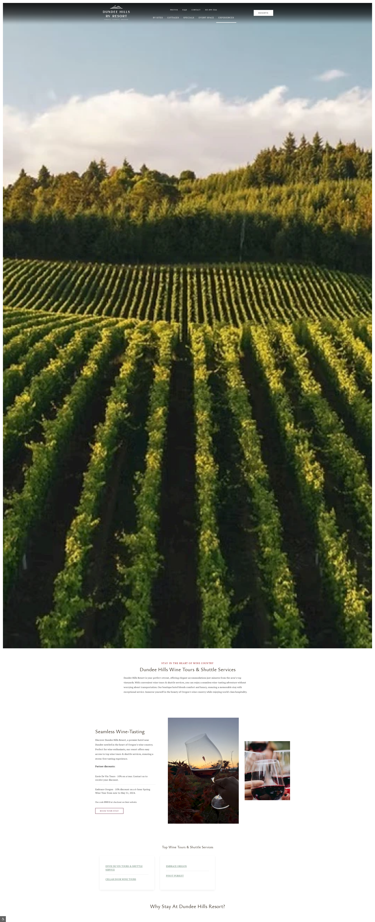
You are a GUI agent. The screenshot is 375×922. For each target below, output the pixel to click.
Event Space (206, 17)
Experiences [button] (226, 17)
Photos (174, 10)
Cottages (173, 17)
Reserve (263, 12)
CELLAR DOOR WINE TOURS (120, 879)
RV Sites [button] (158, 17)
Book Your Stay (109, 810)
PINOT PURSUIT (175, 875)
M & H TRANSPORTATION (241, 875)
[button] (3, 919)
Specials (188, 17)
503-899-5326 (211, 10)
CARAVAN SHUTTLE (237, 866)
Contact (196, 10)
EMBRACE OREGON (176, 866)
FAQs (184, 10)
